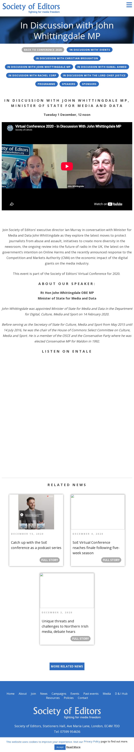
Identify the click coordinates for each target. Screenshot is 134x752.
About (23, 694)
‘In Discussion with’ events (89, 49)
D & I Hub (121, 694)
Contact (83, 698)
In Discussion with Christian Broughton (67, 58)
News (43, 694)
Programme (46, 84)
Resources (53, 698)
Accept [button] (60, 747)
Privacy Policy (92, 741)
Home (10, 694)
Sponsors (89, 84)
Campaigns (59, 694)
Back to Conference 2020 (43, 49)
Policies (69, 698)
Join (33, 694)
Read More (73, 747)
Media (107, 694)
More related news (67, 666)
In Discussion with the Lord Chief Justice (94, 75)
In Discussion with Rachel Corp (32, 75)
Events (74, 694)
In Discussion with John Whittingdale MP (39, 66)
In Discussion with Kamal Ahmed (102, 66)
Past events (91, 694)
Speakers (68, 84)
